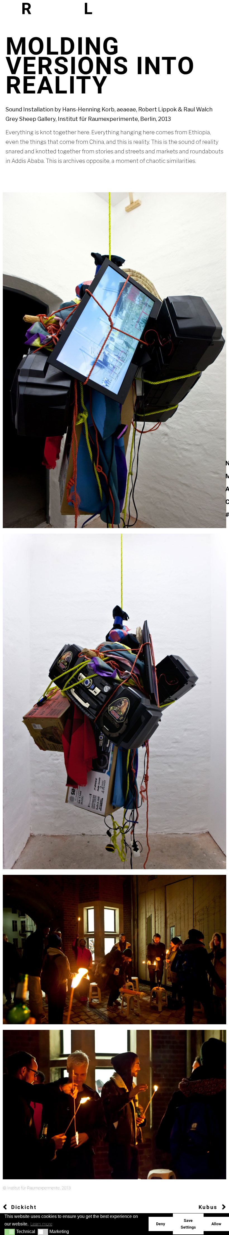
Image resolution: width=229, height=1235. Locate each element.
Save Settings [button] (188, 1224)
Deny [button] (160, 1224)
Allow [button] (216, 1224)
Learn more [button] (41, 1224)
